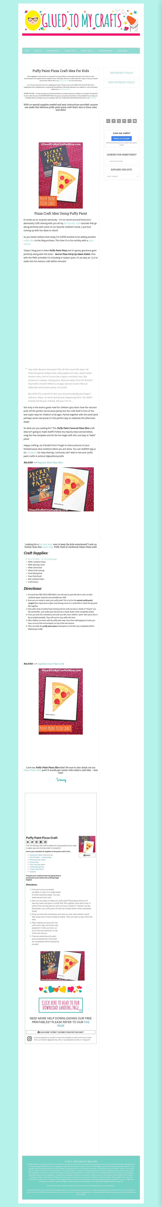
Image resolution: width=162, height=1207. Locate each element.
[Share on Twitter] (32, 842)
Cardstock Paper (36, 855)
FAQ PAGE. (93, 98)
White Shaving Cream (38, 860)
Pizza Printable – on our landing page (42, 559)
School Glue (34, 862)
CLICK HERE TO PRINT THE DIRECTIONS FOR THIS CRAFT (62, 1032)
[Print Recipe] (45, 842)
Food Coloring (35, 864)
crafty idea (29, 240)
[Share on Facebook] (41, 842)
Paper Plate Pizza (32, 770)
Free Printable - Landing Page (40, 857)
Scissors (33, 872)
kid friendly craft (72, 223)
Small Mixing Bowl (37, 867)
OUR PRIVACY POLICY (121, 72)
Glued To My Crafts (81, 20)
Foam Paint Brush (37, 869)
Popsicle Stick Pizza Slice (50, 462)
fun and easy (45, 544)
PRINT (88, 855)
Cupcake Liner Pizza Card (50, 663)
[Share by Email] (28, 842)
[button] (36, 842)
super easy (47, 546)
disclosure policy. (65, 89)
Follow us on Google (122, 138)
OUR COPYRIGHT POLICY (121, 82)
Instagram (32, 452)
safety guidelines (64, 80)
